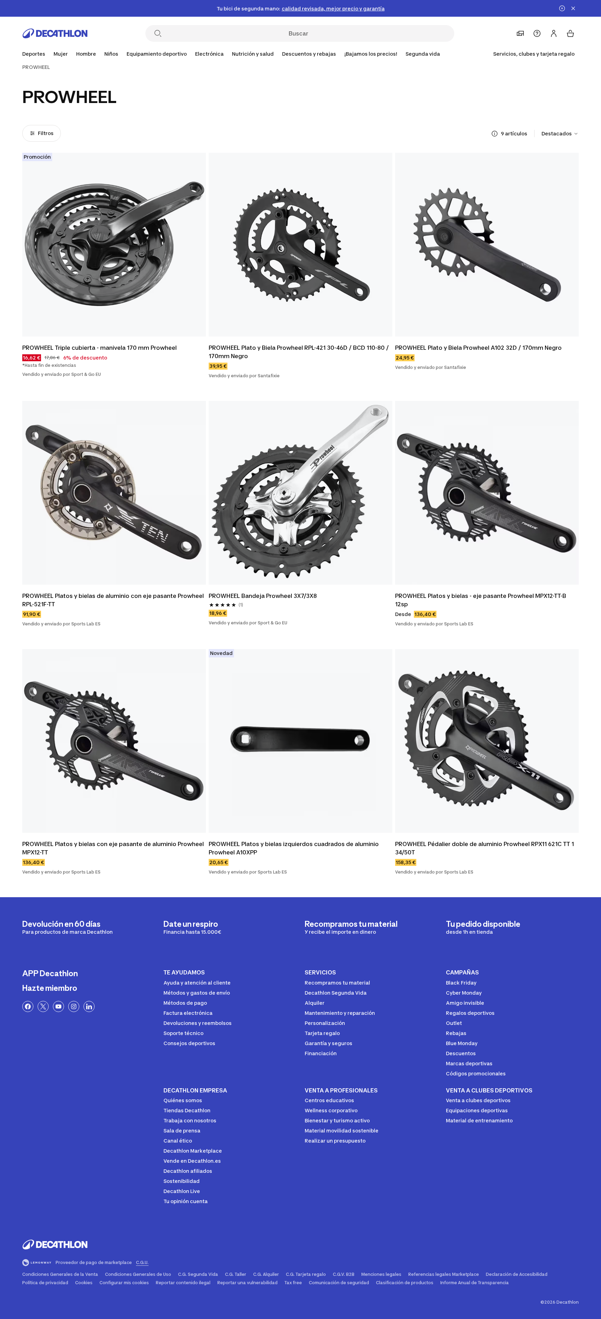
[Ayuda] (537, 33)
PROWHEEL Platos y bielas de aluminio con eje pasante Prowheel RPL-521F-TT (113, 600)
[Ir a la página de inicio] (55, 33)
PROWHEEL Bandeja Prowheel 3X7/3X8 (263, 595)
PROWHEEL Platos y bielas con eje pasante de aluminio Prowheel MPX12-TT (113, 848)
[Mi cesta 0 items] (570, 33)
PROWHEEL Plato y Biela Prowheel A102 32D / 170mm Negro (478, 347)
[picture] (114, 245)
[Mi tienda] (520, 33)
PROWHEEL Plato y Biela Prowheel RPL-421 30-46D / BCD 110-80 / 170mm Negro (299, 352)
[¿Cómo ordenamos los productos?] (494, 133)
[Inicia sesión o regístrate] (553, 33)
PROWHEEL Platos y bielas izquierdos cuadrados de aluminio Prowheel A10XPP (294, 848)
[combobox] (560, 133)
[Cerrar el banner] (573, 8)
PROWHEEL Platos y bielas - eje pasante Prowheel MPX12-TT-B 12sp (480, 600)
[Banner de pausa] (562, 8)
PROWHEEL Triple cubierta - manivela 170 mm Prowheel (99, 347)
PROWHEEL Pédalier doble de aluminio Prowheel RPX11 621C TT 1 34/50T (484, 848)
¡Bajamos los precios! (370, 54)
